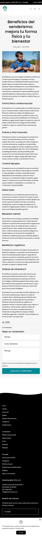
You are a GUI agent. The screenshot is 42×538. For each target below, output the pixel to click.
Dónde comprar (7, 464)
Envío (4, 441)
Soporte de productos (9, 418)
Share (7, 322)
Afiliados (5, 470)
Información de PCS (8, 458)
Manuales (5, 454)
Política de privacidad (9, 435)
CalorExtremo (6, 425)
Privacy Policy (19, 528)
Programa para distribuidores (11, 467)
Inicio (4, 406)
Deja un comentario (8, 474)
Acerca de (5, 412)
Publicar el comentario (21, 371)
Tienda (4, 409)
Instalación (5, 422)
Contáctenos (6, 432)
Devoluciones (6, 438)
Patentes (5, 448)
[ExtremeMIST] (5, 10)
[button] (31, 9)
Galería (4, 415)
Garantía (5, 444)
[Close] (40, 520)
